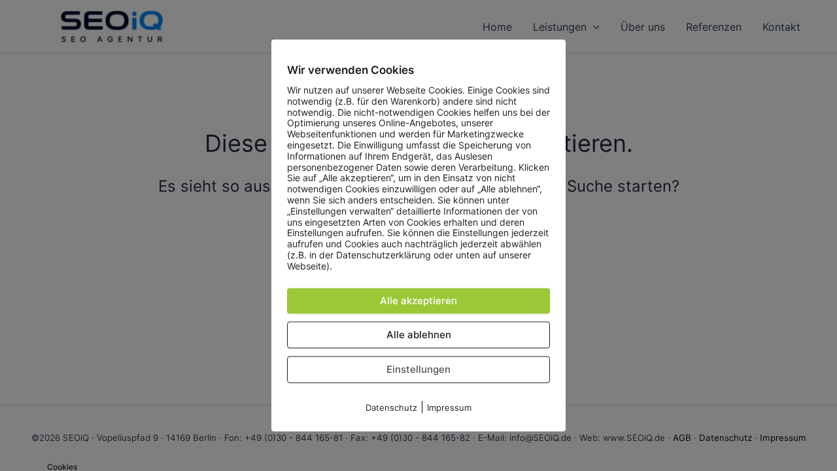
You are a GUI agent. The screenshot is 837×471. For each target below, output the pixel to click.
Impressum (449, 407)
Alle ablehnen (418, 334)
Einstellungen (418, 369)
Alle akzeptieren (418, 300)
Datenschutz (391, 407)
